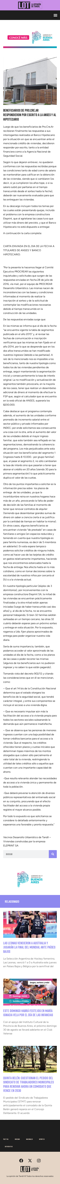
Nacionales (29, 1139)
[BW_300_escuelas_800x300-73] (30, 47)
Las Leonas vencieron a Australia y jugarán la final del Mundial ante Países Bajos (29, 947)
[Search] (53, 854)
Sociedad (17, 1139)
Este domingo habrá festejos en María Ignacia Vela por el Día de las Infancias (28, 1013)
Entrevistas (8, 1146)
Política (5, 1139)
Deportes (41, 1139)
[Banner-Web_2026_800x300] (30, 888)
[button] (55, 15)
